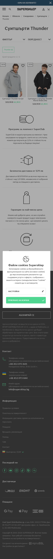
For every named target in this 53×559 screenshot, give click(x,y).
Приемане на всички (18, 300)
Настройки (13, 291)
